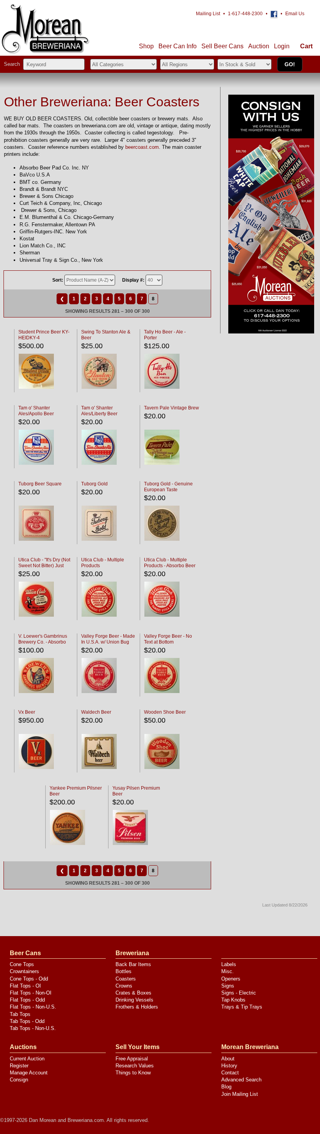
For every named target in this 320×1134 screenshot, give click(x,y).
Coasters (126, 979)
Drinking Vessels (134, 1000)
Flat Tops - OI (25, 986)
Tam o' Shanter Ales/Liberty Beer (99, 410)
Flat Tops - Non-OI (31, 993)
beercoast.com (142, 147)
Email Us (294, 13)
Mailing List (208, 13)
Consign (19, 1080)
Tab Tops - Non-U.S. (33, 1028)
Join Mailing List (239, 1094)
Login (282, 46)
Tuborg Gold (94, 484)
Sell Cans (222, 46)
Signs (227, 986)
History (229, 1066)
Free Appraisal (132, 1059)
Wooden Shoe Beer (165, 712)
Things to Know (133, 1073)
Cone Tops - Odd (29, 979)
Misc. (227, 971)
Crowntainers (24, 971)
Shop (146, 46)
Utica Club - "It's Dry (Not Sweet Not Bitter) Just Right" (44, 565)
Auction (258, 46)
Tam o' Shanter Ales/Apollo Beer (36, 410)
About (228, 1059)
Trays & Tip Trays (241, 1007)
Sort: (57, 280)
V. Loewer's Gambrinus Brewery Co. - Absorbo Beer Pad (42, 642)
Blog (226, 1087)
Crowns (124, 986)
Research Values (135, 1066)
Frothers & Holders (137, 1007)
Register (19, 1066)
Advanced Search (241, 1080)
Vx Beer (26, 712)
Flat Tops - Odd (27, 1000)
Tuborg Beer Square (40, 484)
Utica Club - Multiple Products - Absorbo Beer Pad (170, 565)
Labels (228, 964)
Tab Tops (20, 1014)
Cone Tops (22, 964)
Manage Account (29, 1073)
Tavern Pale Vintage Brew (171, 408)
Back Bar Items (133, 964)
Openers (230, 979)
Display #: (133, 280)
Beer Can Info (177, 46)
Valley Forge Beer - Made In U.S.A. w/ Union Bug (108, 639)
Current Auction (27, 1059)
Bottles (124, 971)
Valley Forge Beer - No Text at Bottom (168, 639)
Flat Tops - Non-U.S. (33, 1007)
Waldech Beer (96, 712)
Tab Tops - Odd (27, 1021)
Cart (306, 46)
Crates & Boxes (133, 993)
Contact (230, 1073)
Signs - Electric (238, 993)
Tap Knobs (233, 1000)
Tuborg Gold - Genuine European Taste (168, 486)
